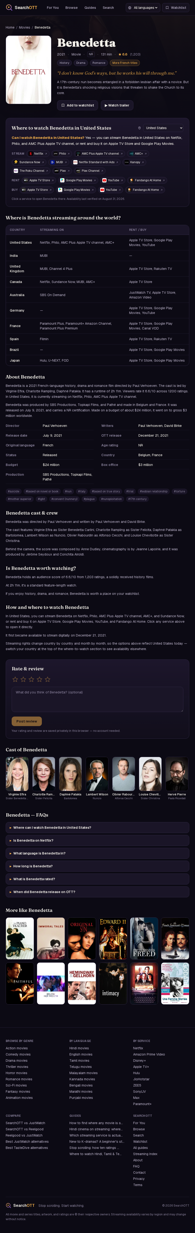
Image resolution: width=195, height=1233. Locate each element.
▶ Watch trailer (117, 105)
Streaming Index (145, 1154)
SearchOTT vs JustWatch (25, 1123)
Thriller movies (17, 1067)
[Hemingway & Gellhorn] (82, 983)
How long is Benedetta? (31, 866)
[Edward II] (113, 938)
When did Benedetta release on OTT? (42, 892)
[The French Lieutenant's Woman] (175, 938)
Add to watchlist (80, 105)
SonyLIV (139, 1091)
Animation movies (19, 1098)
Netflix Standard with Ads (96, 162)
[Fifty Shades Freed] (144, 938)
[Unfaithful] (20, 983)
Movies (24, 27)
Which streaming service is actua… (96, 1135)
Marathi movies (81, 1091)
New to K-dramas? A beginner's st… (96, 1141)
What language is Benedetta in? (37, 853)
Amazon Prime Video (149, 1054)
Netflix (38, 154)
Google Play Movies (79, 180)
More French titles (124, 63)
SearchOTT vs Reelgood (25, 1129)
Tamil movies (79, 1060)
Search (108, 7)
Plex (63, 171)
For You (53, 7)
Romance (99, 63)
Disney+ (139, 1060)
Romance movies (19, 1079)
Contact (139, 1172)
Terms (137, 1185)
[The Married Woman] (175, 983)
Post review (26, 721)
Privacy (139, 1179)
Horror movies (16, 1073)
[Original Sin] (82, 938)
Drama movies (17, 1060)
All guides (140, 1148)
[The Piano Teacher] (20, 938)
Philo (62, 154)
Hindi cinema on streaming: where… (96, 1129)
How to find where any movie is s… (96, 1123)
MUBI (59, 162)
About (137, 1160)
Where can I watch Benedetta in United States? (50, 827)
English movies (81, 1054)
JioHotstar (141, 1079)
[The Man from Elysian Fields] (144, 983)
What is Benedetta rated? (32, 879)
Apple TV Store (39, 180)
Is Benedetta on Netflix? (31, 840)
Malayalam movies (83, 1073)
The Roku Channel (32, 171)
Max (136, 1098)
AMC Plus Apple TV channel (100, 154)
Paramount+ (142, 1104)
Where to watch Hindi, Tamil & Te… (95, 1154)
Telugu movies (80, 1067)
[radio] (15, 679)
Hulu (136, 1073)
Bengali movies (81, 1085)
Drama (80, 63)
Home (10, 27)
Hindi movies (79, 1048)
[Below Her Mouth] (51, 983)
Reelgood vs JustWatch (24, 1135)
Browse (71, 7)
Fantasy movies (18, 1091)
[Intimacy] (113, 983)
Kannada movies (82, 1079)
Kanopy (135, 162)
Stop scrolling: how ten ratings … (94, 1148)
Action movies (17, 1048)
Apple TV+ (141, 1067)
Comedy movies (18, 1054)
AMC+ (139, 154)
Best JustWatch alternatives (27, 1141)
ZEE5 (137, 1085)
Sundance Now (30, 162)
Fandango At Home (148, 180)
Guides (90, 7)
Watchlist (140, 1141)
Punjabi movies (81, 1098)
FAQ (136, 1166)
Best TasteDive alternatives (27, 1148)
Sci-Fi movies (16, 1085)
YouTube (113, 180)
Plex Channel (90, 171)
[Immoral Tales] (51, 938)
